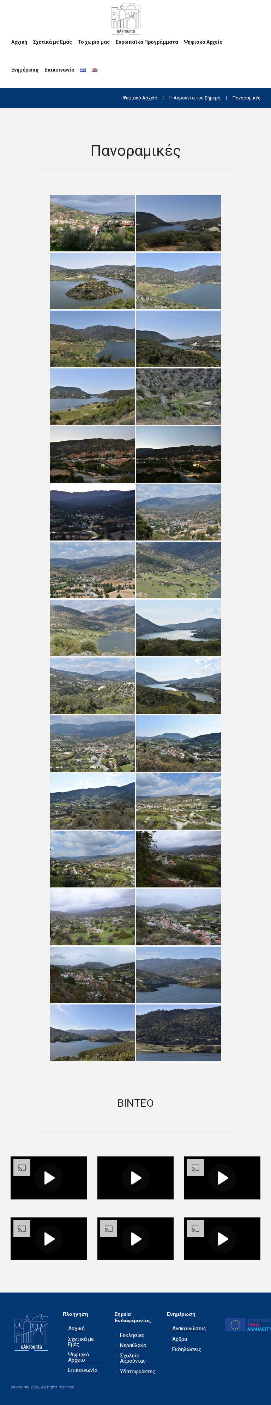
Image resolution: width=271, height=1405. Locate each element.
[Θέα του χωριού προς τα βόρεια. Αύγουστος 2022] (178, 512)
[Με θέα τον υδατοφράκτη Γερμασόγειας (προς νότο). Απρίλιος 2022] (178, 339)
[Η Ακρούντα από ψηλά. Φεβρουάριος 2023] (92, 686)
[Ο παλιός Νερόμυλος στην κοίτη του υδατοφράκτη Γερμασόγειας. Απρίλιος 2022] (178, 396)
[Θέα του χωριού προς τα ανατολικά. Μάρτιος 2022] (92, 223)
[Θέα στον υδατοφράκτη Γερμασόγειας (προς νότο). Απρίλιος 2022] (92, 396)
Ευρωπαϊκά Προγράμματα (147, 42)
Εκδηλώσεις (186, 1349)
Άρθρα (179, 1339)
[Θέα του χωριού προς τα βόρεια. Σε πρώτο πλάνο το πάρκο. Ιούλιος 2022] (92, 454)
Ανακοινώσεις (189, 1328)
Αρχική (19, 42)
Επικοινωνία (59, 70)
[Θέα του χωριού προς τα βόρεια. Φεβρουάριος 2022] (178, 859)
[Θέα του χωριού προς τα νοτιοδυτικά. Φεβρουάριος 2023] (92, 801)
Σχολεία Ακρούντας (133, 1358)
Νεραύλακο (133, 1345)
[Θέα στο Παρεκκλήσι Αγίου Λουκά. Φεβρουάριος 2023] (178, 570)
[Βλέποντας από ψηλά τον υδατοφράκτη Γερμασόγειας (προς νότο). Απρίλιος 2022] (178, 223)
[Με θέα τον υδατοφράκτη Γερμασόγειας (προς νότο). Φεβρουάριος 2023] (178, 628)
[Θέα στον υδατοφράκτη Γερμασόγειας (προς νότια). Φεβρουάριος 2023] (178, 686)
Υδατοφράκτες (137, 1371)
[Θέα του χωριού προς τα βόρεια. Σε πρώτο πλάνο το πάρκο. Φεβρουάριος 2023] (178, 801)
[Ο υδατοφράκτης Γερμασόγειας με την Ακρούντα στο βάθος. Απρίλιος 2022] (178, 975)
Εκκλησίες (132, 1335)
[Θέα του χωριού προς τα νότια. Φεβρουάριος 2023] (178, 743)
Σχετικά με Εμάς (52, 42)
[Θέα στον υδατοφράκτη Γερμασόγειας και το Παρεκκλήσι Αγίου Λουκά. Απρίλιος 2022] (178, 281)
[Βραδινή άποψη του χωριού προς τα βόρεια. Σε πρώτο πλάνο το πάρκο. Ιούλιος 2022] (178, 454)
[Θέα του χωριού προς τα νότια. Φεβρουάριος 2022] (178, 917)
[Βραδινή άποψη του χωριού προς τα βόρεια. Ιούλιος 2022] (92, 512)
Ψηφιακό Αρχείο (203, 42)
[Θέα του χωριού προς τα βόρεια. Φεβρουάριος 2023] (92, 743)
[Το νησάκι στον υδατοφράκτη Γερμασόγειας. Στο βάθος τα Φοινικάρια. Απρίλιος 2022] (92, 281)
